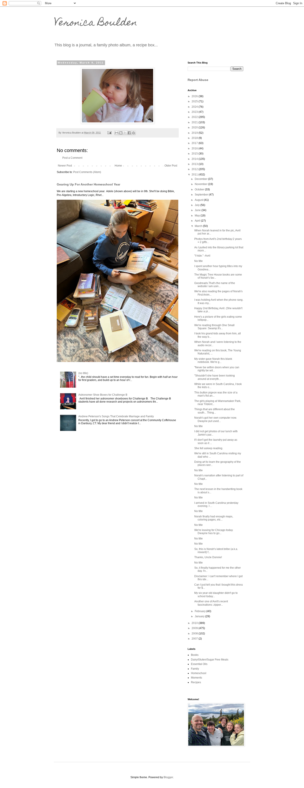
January (200, 616)
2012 (195, 169)
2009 (195, 628)
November (201, 184)
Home (118, 165)
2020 (195, 127)
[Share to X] (125, 133)
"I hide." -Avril (202, 255)
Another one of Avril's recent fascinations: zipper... (211, 603)
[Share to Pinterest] (133, 133)
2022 (195, 117)
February (200, 611)
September (202, 194)
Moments (196, 677)
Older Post (170, 165)
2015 (195, 153)
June (198, 210)
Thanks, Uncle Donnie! (208, 557)
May (198, 215)
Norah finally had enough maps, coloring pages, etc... (213, 518)
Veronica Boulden (95, 23)
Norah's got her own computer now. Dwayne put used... (215, 419)
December (201, 179)
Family (195, 668)
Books (195, 654)
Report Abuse (198, 80)
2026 (195, 96)
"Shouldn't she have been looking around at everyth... (214, 377)
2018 (195, 138)
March (199, 226)
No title (198, 261)
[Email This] (116, 133)
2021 (195, 122)
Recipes (196, 682)
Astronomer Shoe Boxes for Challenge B (102, 394)
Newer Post (65, 165)
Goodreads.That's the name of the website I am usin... (214, 285)
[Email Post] (109, 132)
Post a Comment (72, 157)
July (197, 205)
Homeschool (198, 673)
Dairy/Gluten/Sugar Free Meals (209, 659)
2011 (195, 174)
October (200, 189)
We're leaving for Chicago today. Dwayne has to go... (213, 532)
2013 (195, 164)
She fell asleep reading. (208, 448)
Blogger (168, 777)
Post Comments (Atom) (87, 172)
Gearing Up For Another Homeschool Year (88, 184)
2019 (195, 132)
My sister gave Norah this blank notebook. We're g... (213, 360)
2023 (195, 111)
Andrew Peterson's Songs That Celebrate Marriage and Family (116, 416)
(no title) (83, 373)
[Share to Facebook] (129, 133)
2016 (195, 148)
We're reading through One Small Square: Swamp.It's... (214, 327)
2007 (195, 638)
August (199, 200)
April (198, 220)
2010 (195, 623)
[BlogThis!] (121, 133)
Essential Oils (199, 664)
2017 (195, 143)
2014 (195, 158)
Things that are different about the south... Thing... (214, 411)
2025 (195, 101)
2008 (195, 633)
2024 (195, 106)
